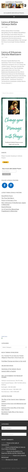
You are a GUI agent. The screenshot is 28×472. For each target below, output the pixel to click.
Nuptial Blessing (6, 207)
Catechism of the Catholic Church (11, 369)
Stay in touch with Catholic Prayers (11, 168)
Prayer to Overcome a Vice (9, 200)
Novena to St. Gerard (12, 459)
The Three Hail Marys (7, 198)
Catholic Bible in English (8, 371)
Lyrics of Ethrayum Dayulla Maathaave (11, 53)
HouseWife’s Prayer (7, 196)
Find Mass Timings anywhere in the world (13, 361)
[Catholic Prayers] (2, 338)
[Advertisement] (14, 273)
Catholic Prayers (14, 2)
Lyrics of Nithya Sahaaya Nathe (9, 23)
